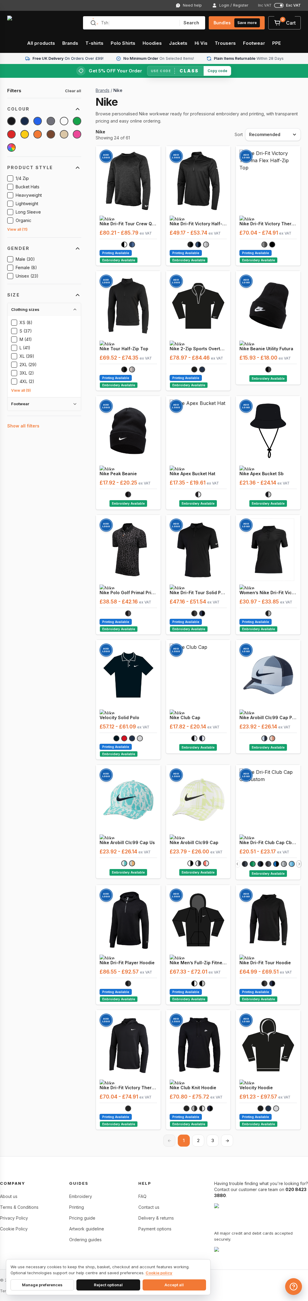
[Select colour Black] (11, 121)
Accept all (174, 1284)
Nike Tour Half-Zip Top (124, 348)
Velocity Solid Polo (119, 717)
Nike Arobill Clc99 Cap (194, 842)
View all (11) (17, 229)
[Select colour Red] (11, 134)
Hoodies (152, 43)
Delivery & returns (156, 1217)
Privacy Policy (14, 1217)
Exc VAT (293, 5)
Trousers (225, 43)
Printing (76, 1207)
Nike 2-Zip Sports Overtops (198, 348)
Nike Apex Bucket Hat (192, 473)
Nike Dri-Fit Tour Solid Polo (198, 592)
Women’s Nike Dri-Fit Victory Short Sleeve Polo (268, 592)
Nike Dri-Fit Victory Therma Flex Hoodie (128, 1087)
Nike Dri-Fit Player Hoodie (127, 962)
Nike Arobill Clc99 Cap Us (127, 842)
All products (41, 43)
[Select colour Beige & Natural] (64, 134)
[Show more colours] (299, 864)
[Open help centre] (293, 1286)
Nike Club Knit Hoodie (193, 1087)
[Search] (93, 22)
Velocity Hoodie (256, 1087)
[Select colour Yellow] (24, 134)
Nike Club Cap (185, 717)
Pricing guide (82, 1217)
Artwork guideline (86, 1228)
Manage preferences (42, 1284)
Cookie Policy (14, 1228)
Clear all (73, 90)
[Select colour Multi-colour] (11, 147)
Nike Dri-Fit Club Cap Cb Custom (268, 842)
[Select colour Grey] (51, 121)
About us (8, 1196)
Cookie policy (159, 1272)
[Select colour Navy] (24, 121)
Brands (70, 43)
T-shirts (94, 43)
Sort (239, 134)
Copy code (217, 70)
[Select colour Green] (77, 121)
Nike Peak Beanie (118, 473)
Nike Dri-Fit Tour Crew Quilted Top (128, 223)
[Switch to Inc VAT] (279, 5)
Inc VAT (265, 5)
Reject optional (108, 1284)
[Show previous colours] (237, 864)
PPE (276, 43)
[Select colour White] (64, 121)
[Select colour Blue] (37, 121)
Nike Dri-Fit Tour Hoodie (265, 962)
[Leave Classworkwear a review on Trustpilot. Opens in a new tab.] (261, 1251)
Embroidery (80, 1196)
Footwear (254, 43)
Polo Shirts (123, 43)
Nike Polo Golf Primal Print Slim (128, 592)
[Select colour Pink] (77, 134)
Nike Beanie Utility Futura (266, 348)
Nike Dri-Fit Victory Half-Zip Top (198, 223)
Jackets (178, 43)
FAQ (142, 1196)
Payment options (154, 1228)
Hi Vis (201, 43)
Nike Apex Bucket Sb (261, 473)
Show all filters (23, 425)
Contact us (148, 1207)
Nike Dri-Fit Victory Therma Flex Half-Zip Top (268, 223)
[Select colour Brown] (51, 134)
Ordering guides (85, 1239)
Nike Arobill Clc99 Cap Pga (268, 717)
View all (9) (21, 390)
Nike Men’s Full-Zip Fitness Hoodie (198, 962)
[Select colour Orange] (37, 134)
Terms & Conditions (19, 1207)
